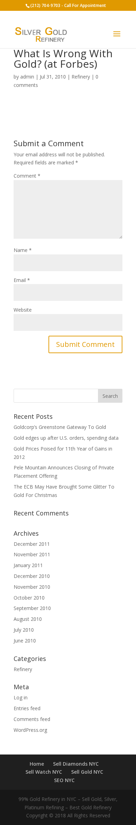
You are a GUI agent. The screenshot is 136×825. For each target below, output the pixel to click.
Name (23, 250)
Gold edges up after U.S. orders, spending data (66, 437)
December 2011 (32, 544)
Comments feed (32, 719)
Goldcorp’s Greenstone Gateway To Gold (60, 427)
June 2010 (25, 640)
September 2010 (32, 608)
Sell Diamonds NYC (76, 763)
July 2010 (24, 629)
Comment (27, 175)
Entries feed (27, 708)
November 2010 (32, 587)
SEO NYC (64, 780)
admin (27, 76)
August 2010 (28, 619)
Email (22, 280)
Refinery (80, 76)
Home (37, 763)
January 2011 (28, 565)
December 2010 (32, 576)
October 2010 (29, 597)
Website (23, 309)
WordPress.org (30, 730)
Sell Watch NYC (43, 771)
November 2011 (32, 554)
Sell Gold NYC (87, 771)
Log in (21, 697)
